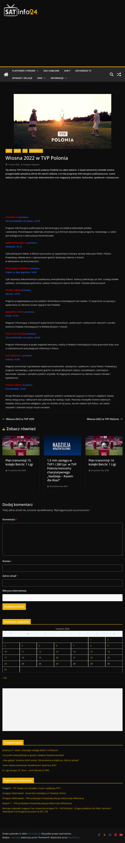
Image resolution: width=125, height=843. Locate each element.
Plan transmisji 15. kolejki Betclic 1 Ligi (19, 462)
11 (23, 651)
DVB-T (67, 70)
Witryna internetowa (14, 590)
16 (108, 651)
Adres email (10, 576)
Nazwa (7, 561)
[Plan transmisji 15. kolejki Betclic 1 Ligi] (20, 438)
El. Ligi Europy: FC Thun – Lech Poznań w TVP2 (25, 770)
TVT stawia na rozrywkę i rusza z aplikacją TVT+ (37, 788)
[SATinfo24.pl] (6, 74)
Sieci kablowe (51, 70)
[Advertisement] (62, 43)
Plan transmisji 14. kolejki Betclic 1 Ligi (102, 462)
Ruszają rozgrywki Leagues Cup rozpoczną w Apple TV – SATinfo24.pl (37, 808)
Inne (39, 78)
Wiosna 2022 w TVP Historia (103, 419)
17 (5, 657)
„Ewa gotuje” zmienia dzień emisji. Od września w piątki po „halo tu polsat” (40, 760)
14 (74, 651)
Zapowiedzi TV (83, 70)
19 (40, 657)
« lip (4, 677)
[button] (37, 71)
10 (5, 651)
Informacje (57, 78)
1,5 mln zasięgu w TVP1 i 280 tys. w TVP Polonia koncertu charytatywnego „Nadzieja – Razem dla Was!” (62, 470)
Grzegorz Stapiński (31, 164)
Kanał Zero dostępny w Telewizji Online (46, 793)
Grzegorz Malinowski (13, 793)
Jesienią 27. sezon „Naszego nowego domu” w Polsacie (30, 750)
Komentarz (9, 519)
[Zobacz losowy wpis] (119, 74)
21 (74, 657)
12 (40, 651)
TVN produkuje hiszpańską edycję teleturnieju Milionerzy (55, 798)
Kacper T (6, 803)
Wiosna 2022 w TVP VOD (20, 419)
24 (5, 663)
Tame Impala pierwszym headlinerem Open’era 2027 (29, 765)
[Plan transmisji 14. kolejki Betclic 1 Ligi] (104, 438)
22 (91, 657)
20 (57, 657)
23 (108, 657)
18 (23, 657)
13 (57, 651)
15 (91, 651)
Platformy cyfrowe (23, 70)
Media (17, 151)
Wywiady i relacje (22, 78)
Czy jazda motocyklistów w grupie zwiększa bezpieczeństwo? (33, 755)
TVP (25, 151)
